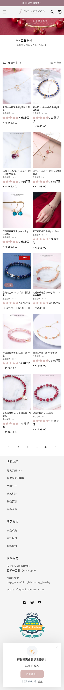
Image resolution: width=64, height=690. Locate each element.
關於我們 (12, 538)
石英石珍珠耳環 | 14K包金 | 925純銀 (15, 232)
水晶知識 (12, 530)
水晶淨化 (12, 509)
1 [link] (9, 447)
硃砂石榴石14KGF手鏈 (43, 413)
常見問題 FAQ (14, 470)
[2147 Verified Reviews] (32, 638)
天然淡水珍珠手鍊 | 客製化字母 (16, 108)
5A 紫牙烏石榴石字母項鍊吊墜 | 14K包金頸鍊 (17, 172)
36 (46, 446)
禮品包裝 (12, 493)
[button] (4, 12)
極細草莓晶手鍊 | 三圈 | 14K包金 (16, 354)
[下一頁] (55, 447)
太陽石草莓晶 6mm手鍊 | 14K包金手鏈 (46, 294)
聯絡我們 (12, 545)
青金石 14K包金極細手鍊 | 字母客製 (46, 108)
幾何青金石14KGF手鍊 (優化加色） (17, 294)
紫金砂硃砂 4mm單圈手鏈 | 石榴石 (17, 414)
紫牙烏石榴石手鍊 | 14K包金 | (46, 231)
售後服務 (12, 501)
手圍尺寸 (12, 485)
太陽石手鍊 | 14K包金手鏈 (45, 353)
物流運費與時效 (15, 478)
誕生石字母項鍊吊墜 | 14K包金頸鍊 (47, 172)
